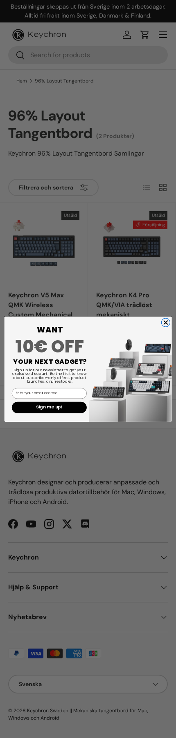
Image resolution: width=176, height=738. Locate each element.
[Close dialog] (165, 322)
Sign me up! (49, 407)
